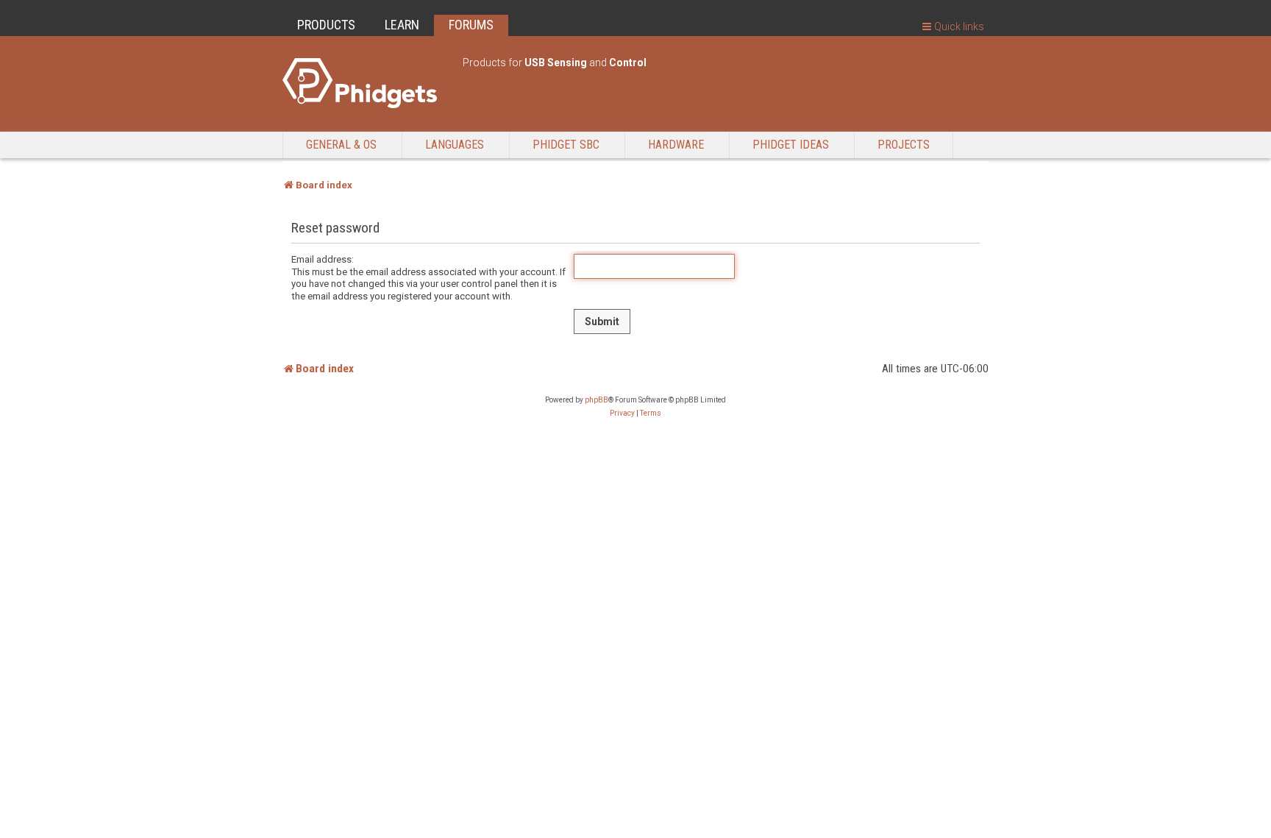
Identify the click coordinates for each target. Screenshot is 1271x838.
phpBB (596, 400)
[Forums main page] (365, 83)
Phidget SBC (566, 145)
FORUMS (471, 24)
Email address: (322, 259)
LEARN (402, 24)
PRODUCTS (326, 24)
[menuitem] (622, 413)
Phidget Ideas (790, 145)
